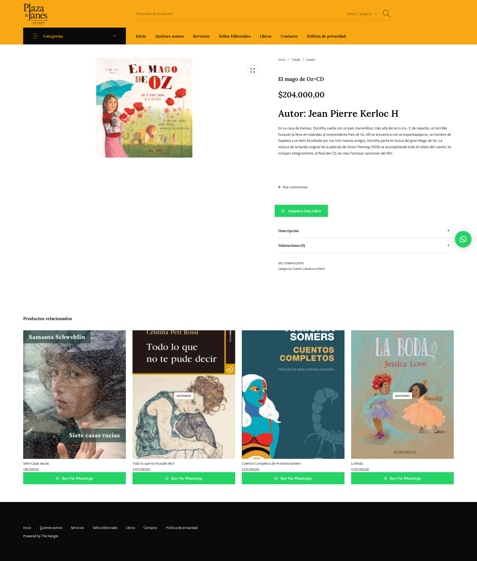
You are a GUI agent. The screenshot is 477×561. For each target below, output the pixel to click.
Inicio (281, 59)
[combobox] (360, 13)
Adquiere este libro (304, 211)
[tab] (366, 231)
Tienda (296, 59)
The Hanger (49, 536)
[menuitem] (141, 36)
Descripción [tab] (288, 230)
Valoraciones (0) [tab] (291, 245)
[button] (366, 211)
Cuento (310, 59)
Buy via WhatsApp (77, 478)
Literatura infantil (314, 269)
